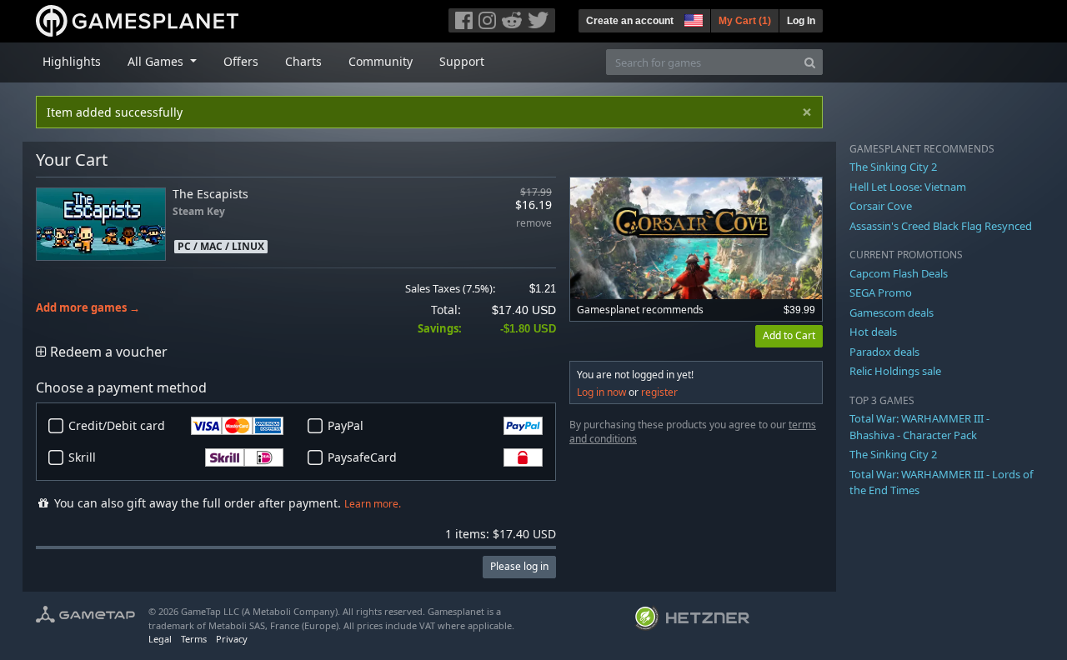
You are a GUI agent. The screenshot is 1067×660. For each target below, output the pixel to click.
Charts (303, 61)
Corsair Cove (880, 205)
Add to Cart (789, 335)
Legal (160, 638)
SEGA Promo (880, 292)
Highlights (72, 61)
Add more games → (88, 308)
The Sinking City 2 (893, 166)
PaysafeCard (362, 457)
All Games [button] (157, 61)
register (659, 392)
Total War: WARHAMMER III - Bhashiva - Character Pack (919, 426)
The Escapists (210, 194)
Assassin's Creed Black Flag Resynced (940, 225)
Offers (240, 61)
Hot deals (873, 331)
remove (534, 223)
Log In (801, 21)
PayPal (345, 425)
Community (380, 61)
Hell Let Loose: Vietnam (907, 186)
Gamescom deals (891, 312)
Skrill (82, 457)
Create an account (630, 21)
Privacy (232, 638)
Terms (194, 638)
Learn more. (372, 504)
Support (461, 61)
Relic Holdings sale (895, 370)
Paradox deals (884, 351)
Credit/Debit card (116, 425)
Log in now (601, 392)
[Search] (810, 62)
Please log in (519, 566)
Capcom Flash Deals (898, 273)
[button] (692, 18)
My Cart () (745, 21)
